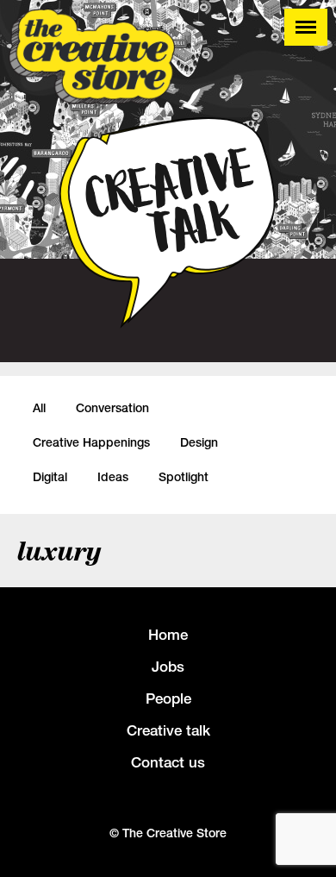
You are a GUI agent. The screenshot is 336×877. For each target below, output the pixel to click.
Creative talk (168, 730)
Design (199, 442)
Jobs (168, 666)
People (168, 698)
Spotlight (183, 477)
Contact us (168, 762)
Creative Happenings (91, 442)
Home (168, 634)
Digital (50, 477)
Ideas (112, 477)
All (39, 408)
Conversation (112, 408)
